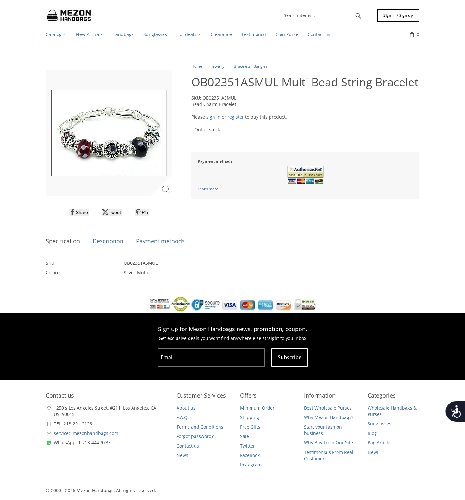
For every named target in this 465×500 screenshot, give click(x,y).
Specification (63, 241)
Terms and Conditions (200, 427)
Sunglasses (379, 424)
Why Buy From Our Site (328, 443)
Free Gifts (250, 427)
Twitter (247, 446)
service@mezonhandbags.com (86, 433)
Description (108, 241)
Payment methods (160, 241)
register (235, 117)
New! (373, 452)
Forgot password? (195, 436)
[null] (79, 212)
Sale (244, 436)
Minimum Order (257, 408)
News (182, 455)
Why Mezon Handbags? (328, 417)
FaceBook (250, 455)
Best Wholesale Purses (328, 408)
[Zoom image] (167, 191)
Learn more (208, 189)
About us (186, 408)
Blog (372, 433)
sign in (213, 117)
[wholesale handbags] (69, 15)
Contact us (188, 446)
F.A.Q (182, 417)
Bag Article (379, 443)
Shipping (249, 417)
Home (196, 66)
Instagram (251, 465)
